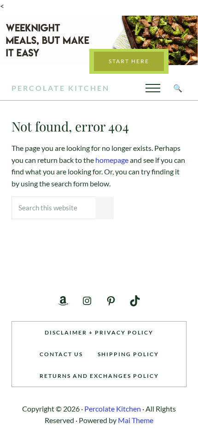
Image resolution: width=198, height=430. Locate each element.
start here (129, 61)
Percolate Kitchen (61, 88)
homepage (111, 159)
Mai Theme (135, 420)
